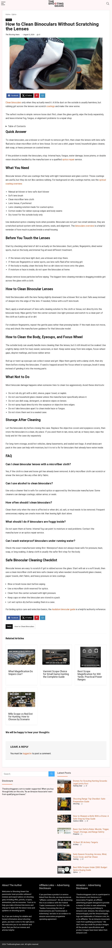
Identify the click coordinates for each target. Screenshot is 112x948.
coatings (50, 106)
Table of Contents (17, 126)
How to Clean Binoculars (24, 626)
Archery (76, 844)
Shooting (76, 804)
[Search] (107, 3)
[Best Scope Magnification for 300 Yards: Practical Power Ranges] (90, 657)
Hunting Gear (77, 786)
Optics (14, 14)
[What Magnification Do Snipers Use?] (21, 657)
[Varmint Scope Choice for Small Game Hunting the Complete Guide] (56, 657)
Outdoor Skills (78, 821)
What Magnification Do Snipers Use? (20, 672)
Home (8, 14)
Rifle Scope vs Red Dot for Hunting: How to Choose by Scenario (20, 717)
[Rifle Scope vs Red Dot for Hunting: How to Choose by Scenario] (21, 699)
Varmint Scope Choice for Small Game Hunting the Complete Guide (56, 674)
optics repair (68, 159)
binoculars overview (84, 226)
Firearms (76, 834)
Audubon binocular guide (63, 609)
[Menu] (3, 3)
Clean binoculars (13, 102)
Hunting (76, 859)
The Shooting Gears (13, 35)
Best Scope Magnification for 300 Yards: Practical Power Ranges (90, 675)
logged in (27, 753)
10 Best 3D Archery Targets (85, 842)
